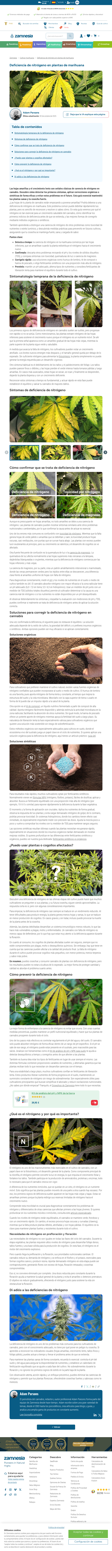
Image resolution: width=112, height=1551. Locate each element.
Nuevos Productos (57, 1470)
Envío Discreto (55, 1505)
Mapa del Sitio (55, 1509)
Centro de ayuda (77, 1461)
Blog (51, 1465)
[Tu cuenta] (82, 36)
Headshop (33, 1468)
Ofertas (32, 1498)
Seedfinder (54, 1461)
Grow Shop (33, 1489)
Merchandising (34, 1494)
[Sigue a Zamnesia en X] (20, 1489)
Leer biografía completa (31, 1414)
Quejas (73, 1510)
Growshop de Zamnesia (63, 1085)
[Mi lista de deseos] (89, 36)
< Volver (56, 1427)
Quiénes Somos (55, 1478)
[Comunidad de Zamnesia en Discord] (15, 1494)
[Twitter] (99, 1416)
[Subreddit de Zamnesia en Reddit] (10, 1494)
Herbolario (33, 1477)
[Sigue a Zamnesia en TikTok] (5, 1494)
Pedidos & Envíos (77, 1477)
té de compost (33, 706)
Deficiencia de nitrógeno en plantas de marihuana (55, 58)
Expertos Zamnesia (57, 1500)
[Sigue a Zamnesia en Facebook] (5, 1489)
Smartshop (33, 1481)
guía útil (92, 735)
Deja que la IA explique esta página (87, 114)
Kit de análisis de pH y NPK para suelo (68, 1050)
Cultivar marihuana (27, 58)
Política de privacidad (56, 1527)
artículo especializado (81, 1212)
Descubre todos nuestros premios (83, 1444)
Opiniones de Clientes (58, 1482)
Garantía (74, 1506)
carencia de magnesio (80, 552)
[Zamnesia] (25, 36)
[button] (16, 114)
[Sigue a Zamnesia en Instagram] (10, 1489)
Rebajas (32, 1502)
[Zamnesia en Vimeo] (15, 1489)
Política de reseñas (78, 1502)
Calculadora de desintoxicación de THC (98, 1464)
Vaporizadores (34, 1472)
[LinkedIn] (95, 1416)
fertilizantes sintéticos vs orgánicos (69, 839)
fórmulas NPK (39, 797)
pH (50, 580)
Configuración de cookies (88, 1541)
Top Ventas (54, 1474)
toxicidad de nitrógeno (70, 533)
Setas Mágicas (34, 1485)
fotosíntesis (64, 356)
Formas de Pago (77, 1472)
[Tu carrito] (97, 36)
